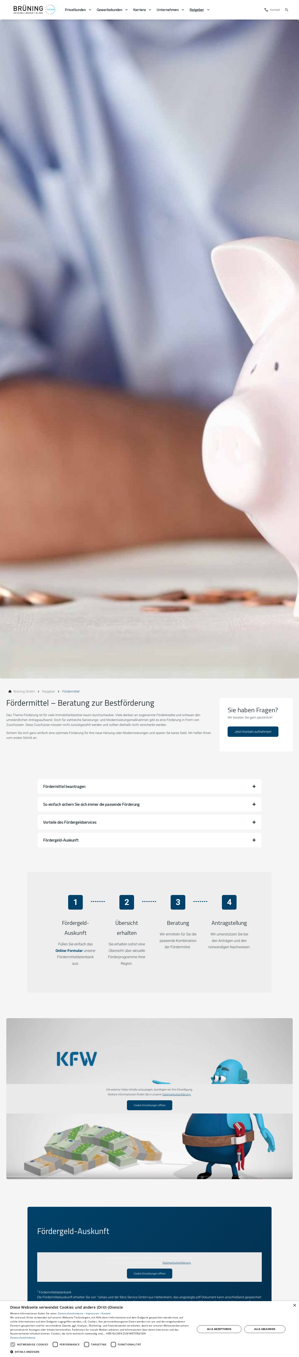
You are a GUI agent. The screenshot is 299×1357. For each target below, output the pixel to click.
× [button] (294, 1305)
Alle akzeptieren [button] (219, 1329)
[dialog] (149, 1329)
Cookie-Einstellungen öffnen (150, 1105)
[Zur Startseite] (34, 10)
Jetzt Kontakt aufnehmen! (253, 732)
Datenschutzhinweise (23, 1337)
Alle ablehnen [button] (264, 1329)
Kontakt (105, 1313)
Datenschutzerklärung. (177, 1094)
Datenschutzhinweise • (72, 1313)
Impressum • (94, 1313)
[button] (149, 786)
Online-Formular (69, 950)
